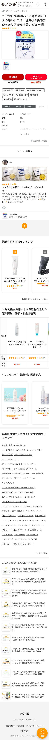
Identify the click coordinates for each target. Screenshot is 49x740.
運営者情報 (10, 726)
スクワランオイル (9, 520)
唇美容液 (39, 473)
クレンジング (7, 455)
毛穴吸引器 (16, 544)
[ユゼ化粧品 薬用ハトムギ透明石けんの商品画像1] (25, 45)
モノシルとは (31, 719)
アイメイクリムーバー (23, 455)
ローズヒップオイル (25, 520)
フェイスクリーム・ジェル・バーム (16, 525)
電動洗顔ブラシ (23, 511)
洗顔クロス (27, 506)
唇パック (17, 478)
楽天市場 (13, 77)
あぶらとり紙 (7, 492)
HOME (24, 713)
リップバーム (7, 478)
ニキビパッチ (30, 497)
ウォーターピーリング (11, 539)
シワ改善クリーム (35, 530)
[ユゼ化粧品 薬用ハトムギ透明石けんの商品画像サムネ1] (6, 66)
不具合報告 (24, 731)
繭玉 (14, 511)
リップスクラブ (8, 483)
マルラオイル (40, 520)
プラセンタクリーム (25, 516)
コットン (17, 492)
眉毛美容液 (6, 473)
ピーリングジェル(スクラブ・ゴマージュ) (18, 464)
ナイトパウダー (36, 450)
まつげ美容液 (19, 469)
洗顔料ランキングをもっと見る (34, 299)
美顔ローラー (19, 535)
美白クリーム (36, 511)
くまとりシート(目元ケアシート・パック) (18, 488)
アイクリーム (31, 469)
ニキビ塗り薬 (7, 535)
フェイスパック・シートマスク (14, 502)
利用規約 (20, 726)
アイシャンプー (28, 473)
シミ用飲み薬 (27, 492)
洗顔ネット (37, 506)
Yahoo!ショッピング (36, 77)
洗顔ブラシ (6, 511)
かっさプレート (28, 544)
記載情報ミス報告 (40, 141)
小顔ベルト (6, 544)
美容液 (16, 445)
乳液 (10, 445)
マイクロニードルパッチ (12, 506)
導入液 (23, 445)
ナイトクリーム (38, 525)
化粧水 (4, 445)
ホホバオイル (40, 516)
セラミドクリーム (9, 516)
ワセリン (5, 530)
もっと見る (24, 134)
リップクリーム (28, 478)
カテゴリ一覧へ (41, 553)
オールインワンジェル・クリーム (15, 450)
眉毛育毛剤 (16, 473)
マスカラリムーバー (10, 459)
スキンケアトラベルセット (12, 497)
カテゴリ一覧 (18, 719)
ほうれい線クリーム (18, 530)
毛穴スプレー (7, 469)
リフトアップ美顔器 (29, 539)
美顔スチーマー (32, 535)
